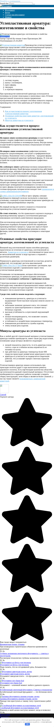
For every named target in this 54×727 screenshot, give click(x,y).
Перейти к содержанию (10, 1)
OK (27, 724)
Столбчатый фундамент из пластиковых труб (19, 708)
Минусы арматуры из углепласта (19, 120)
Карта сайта (5, 715)
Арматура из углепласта (18, 252)
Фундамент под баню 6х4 (11, 683)
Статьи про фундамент (15, 15)
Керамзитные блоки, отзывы (12, 644)
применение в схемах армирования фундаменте (27, 190)
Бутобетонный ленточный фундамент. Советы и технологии (26, 690)
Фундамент (10, 10)
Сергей (3, 395)
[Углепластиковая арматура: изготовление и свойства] (12, 45)
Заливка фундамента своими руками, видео (18, 699)
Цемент (8, 17)
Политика (4, 717)
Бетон (7, 12)
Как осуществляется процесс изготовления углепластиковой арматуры (23, 112)
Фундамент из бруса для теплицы (14, 665)
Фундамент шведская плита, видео (15, 674)
